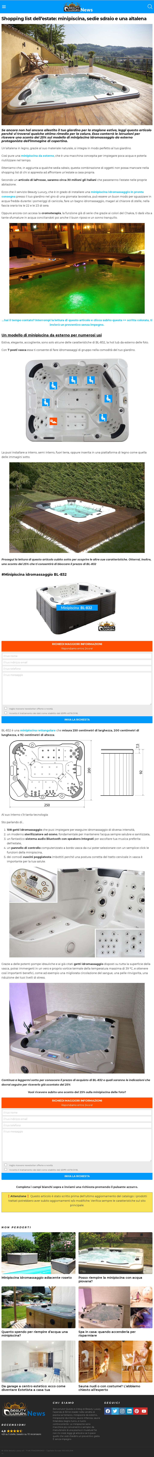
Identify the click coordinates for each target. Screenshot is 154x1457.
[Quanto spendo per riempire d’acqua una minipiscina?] (38, 1307)
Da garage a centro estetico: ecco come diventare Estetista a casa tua (33, 1388)
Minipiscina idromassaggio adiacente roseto (37, 1277)
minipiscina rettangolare (38, 730)
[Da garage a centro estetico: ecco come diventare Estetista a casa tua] (38, 1361)
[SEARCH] (150, 6)
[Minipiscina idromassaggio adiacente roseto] (38, 1253)
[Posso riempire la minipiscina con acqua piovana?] (115, 1253)
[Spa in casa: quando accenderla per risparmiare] (115, 1307)
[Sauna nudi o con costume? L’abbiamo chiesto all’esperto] (115, 1361)
